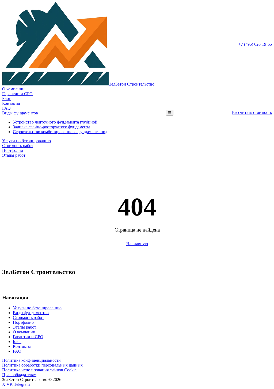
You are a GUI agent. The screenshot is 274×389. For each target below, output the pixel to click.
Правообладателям (19, 374)
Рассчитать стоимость (252, 112)
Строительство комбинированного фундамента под (60, 131)
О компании (13, 89)
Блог (6, 98)
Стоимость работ (17, 145)
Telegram (22, 384)
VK (9, 384)
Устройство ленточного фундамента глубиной (55, 122)
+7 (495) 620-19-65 (255, 44)
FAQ (6, 108)
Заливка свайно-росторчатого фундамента (51, 127)
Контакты (11, 103)
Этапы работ (13, 155)
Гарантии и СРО (17, 93)
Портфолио (12, 150)
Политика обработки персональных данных (42, 365)
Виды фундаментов (20, 113)
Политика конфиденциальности (31, 360)
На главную (137, 243)
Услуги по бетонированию (26, 140)
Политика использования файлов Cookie (39, 370)
